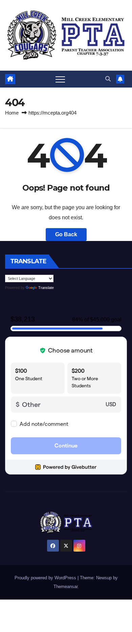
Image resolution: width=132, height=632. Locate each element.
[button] (108, 79)
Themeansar (65, 586)
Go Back (66, 234)
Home (12, 113)
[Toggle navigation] (60, 79)
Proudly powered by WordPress (46, 577)
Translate (46, 288)
